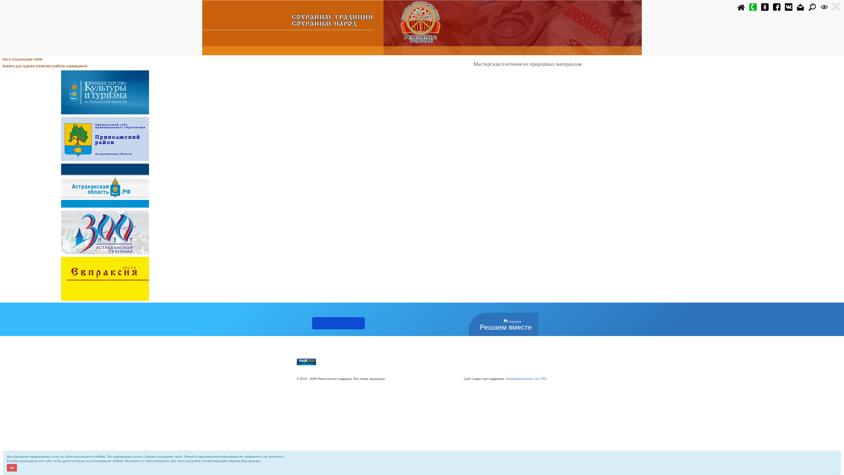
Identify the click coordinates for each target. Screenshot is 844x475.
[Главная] (741, 6)
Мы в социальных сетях (22, 59)
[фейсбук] (776, 6)
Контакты (826, 50)
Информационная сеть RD (526, 378)
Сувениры (783, 50)
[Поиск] (812, 6)
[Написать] (800, 6)
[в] (788, 6)
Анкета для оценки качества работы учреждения (44, 66)
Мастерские (721, 50)
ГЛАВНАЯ (696, 50)
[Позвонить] (753, 6)
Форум (805, 50)
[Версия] (824, 6)
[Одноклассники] (764, 6)
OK (12, 468)
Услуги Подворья (753, 50)
